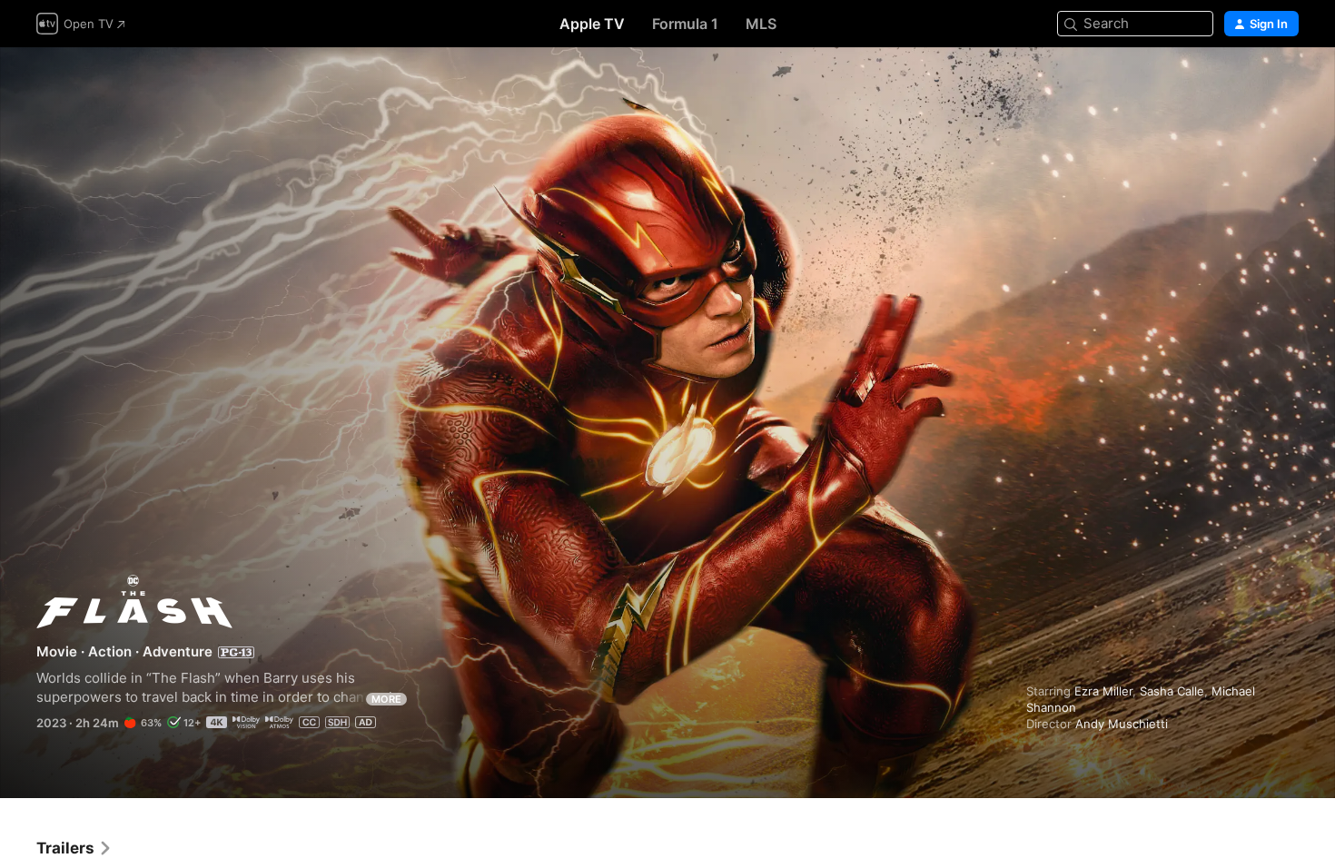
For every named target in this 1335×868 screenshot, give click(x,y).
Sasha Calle (1172, 691)
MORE (386, 699)
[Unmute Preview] (1286, 83)
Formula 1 (685, 24)
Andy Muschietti (1121, 723)
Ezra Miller (1103, 691)
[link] (74, 848)
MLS (761, 24)
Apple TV (592, 24)
